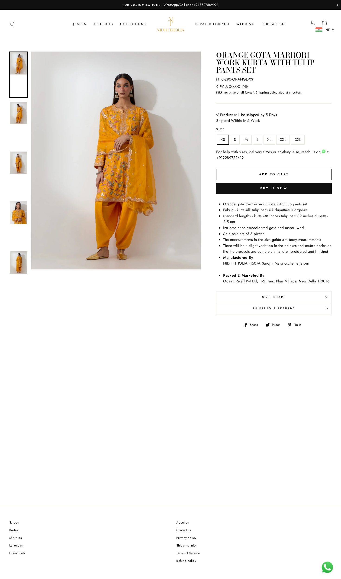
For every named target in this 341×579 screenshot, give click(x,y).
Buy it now (274, 188)
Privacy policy (186, 537)
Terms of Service (188, 553)
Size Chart (274, 297)
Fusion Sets (17, 553)
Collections (133, 24)
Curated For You (212, 24)
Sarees (14, 522)
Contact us (274, 24)
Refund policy (186, 560)
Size (220, 129)
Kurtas (13, 530)
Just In (80, 24)
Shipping (262, 92)
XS (223, 139)
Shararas (15, 537)
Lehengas (16, 545)
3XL (298, 139)
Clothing (103, 24)
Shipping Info (186, 545)
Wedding (245, 24)
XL (269, 139)
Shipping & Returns (274, 308)
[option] (170, 4)
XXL (283, 139)
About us (182, 522)
